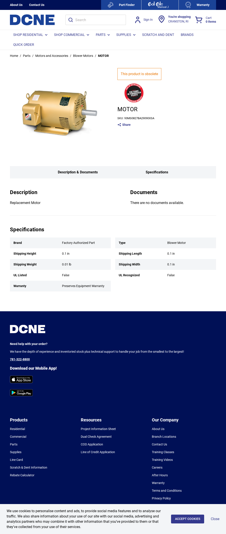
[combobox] (95, 20)
